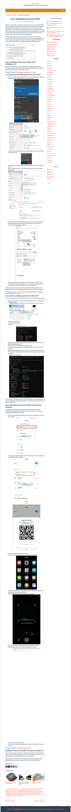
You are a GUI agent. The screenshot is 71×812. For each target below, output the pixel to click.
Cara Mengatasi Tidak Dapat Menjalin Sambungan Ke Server (24, 292)
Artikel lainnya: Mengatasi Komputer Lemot (18, 48)
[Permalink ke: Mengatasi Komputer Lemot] (39, 777)
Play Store (10, 754)
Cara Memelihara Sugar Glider (56, 21)
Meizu (49, 115)
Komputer (12, 788)
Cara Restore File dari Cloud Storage (10, 782)
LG (49, 113)
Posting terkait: (11, 58)
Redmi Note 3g (51, 137)
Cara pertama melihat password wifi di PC (16, 49)
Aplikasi (50, 75)
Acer (49, 61)
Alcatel (50, 66)
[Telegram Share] (14, 767)
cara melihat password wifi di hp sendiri (26, 790)
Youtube (50, 162)
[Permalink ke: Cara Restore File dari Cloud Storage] (11, 777)
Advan (49, 63)
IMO (49, 102)
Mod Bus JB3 (51, 49)
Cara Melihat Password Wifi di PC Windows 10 (16, 47)
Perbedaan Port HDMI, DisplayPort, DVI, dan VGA (24, 783)
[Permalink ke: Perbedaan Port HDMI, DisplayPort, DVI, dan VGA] (25, 777)
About (49, 169)
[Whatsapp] (16, 767)
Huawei (50, 99)
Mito (49, 119)
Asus (49, 77)
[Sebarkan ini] (6, 767)
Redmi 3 (50, 131)
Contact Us (51, 171)
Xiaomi (50, 160)
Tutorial (16, 788)
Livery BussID (51, 46)
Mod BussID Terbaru (53, 44)
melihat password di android (35, 793)
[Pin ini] (11, 767)
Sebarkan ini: (11, 57)
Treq (49, 151)
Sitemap (50, 178)
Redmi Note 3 (51, 135)
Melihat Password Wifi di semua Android (15, 56)
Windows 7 (21, 796)
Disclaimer (50, 174)
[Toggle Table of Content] (32, 45)
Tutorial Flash (51, 155)
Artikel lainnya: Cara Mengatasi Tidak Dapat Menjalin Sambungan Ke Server (23, 50)
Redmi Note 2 (51, 133)
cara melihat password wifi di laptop (25, 791)
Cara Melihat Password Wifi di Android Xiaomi (16, 53)
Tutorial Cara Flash (52, 42)
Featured (50, 92)
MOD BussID (51, 124)
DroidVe (35, 3)
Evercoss (50, 90)
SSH (49, 144)
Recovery (50, 53)
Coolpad (50, 84)
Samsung (50, 140)
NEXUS (50, 126)
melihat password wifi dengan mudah (25, 794)
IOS (49, 106)
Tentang (50, 149)
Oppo (49, 128)
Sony (49, 142)
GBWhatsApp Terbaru (24, 748)
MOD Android (51, 122)
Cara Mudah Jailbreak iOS (39, 800)
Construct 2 (51, 81)
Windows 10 (16, 796)
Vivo (49, 158)
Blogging (50, 79)
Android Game (51, 70)
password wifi (10, 796)
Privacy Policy (51, 176)
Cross (49, 86)
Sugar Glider (51, 146)
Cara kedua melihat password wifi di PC (16, 52)
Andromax (50, 72)
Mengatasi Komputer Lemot (26, 72)
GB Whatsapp (51, 95)
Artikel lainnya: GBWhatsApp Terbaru (17, 54)
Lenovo (50, 110)
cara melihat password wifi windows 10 (20, 793)
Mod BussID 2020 (52, 51)
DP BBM (50, 88)
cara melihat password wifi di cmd (33, 788)
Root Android (51, 55)
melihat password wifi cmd (11, 794)
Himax (49, 97)
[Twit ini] (9, 767)
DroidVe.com (18, 809)
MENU (63, 10)
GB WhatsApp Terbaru (10, 800)
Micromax (50, 117)
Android (24, 788)
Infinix (49, 104)
